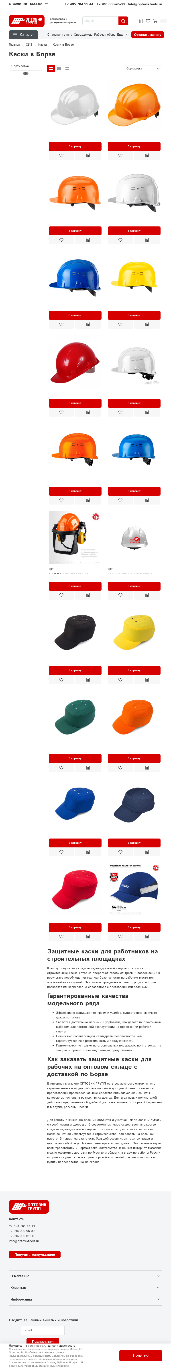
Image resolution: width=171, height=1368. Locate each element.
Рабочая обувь (104, 34)
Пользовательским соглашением (29, 1356)
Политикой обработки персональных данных (37, 1352)
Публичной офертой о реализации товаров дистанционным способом (47, 1364)
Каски (42, 45)
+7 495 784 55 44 (79, 4)
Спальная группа (59, 34)
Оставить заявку (147, 35)
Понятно (141, 1355)
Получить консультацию (34, 1254)
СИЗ (29, 45)
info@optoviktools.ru (24, 1241)
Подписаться (43, 1341)
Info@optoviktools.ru (145, 4)
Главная (14, 45)
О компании (18, 4)
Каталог (36, 4)
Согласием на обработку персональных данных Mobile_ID (45, 1349)
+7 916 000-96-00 (110, 4)
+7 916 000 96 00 (22, 1231)
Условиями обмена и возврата (58, 1359)
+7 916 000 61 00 (21, 1236)
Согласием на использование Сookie (32, 1362)
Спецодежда (83, 34)
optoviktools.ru (37, 1346)
